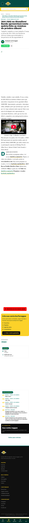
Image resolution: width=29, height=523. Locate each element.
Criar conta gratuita (12, 333)
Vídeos (2, 477)
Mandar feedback (5, 495)
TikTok (2, 505)
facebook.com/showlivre (8, 173)
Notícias (8, 14)
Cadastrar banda (5, 493)
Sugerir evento (4, 491)
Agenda (3, 466)
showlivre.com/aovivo (7, 171)
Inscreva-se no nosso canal (15, 309)
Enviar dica (3, 489)
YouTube (3, 503)
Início (2, 14)
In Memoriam (4, 470)
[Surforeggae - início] (8, 4)
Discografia (4, 479)
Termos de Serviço (19, 515)
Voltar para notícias (14, 437)
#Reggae (4, 341)
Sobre (2, 483)
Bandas (3, 468)
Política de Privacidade (10, 515)
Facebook (3, 507)
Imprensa (3, 481)
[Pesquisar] (26, 9)
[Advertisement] (14, 82)
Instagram (3, 501)
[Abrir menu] (2, 3)
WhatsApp (6, 45)
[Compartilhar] (11, 46)
